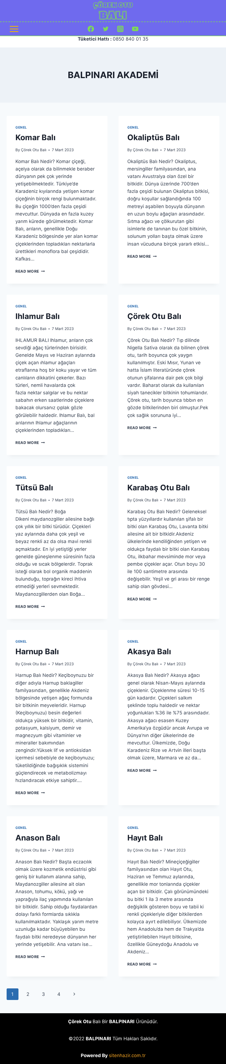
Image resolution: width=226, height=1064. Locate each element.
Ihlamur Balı (37, 316)
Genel (21, 127)
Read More (30, 271)
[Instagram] (120, 29)
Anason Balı (37, 837)
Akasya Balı (149, 651)
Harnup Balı (37, 651)
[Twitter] (105, 29)
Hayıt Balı (145, 837)
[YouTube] (135, 29)
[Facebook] (91, 29)
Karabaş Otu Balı (158, 487)
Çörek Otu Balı (33, 150)
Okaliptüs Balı (153, 137)
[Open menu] (14, 29)
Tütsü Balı (34, 487)
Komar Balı (35, 137)
